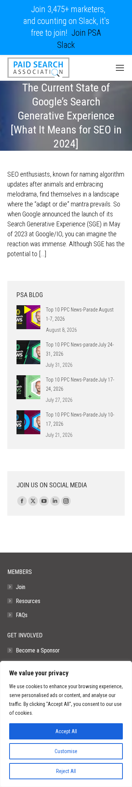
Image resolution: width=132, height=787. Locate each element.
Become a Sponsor (38, 650)
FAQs (21, 615)
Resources (28, 601)
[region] (66, 724)
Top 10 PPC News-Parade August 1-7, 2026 (80, 314)
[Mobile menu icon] (120, 68)
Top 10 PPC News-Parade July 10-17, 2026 (80, 419)
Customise (66, 751)
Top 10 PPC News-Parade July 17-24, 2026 (80, 384)
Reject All (66, 771)
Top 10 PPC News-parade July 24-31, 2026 (80, 349)
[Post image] (28, 317)
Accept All (66, 731)
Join (20, 587)
